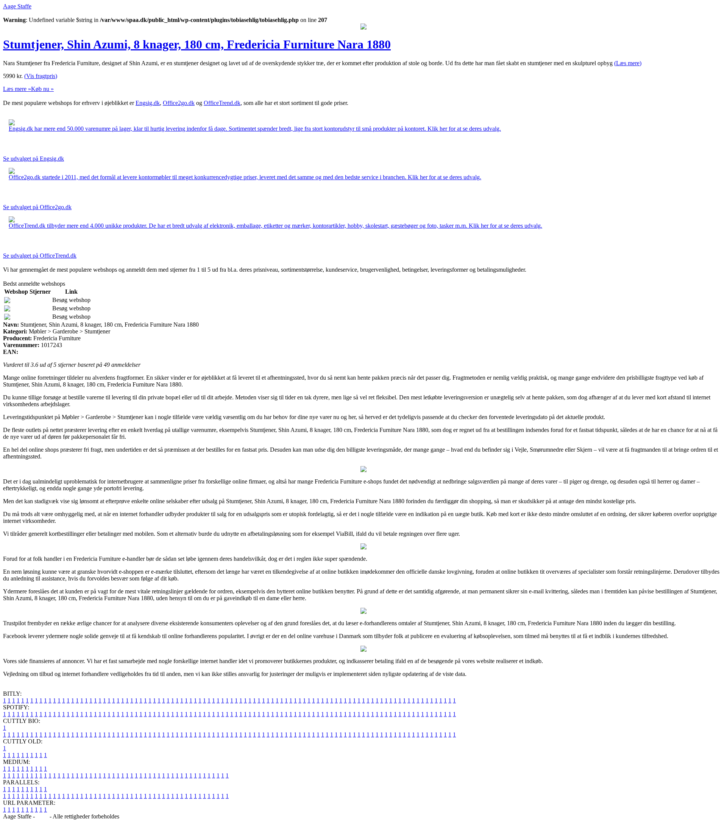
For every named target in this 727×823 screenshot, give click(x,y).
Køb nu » (42, 89)
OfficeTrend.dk (222, 103)
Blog (42, 816)
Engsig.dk (148, 103)
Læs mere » (17, 89)
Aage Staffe (17, 6)
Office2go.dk (179, 103)
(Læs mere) (627, 63)
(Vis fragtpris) (40, 76)
